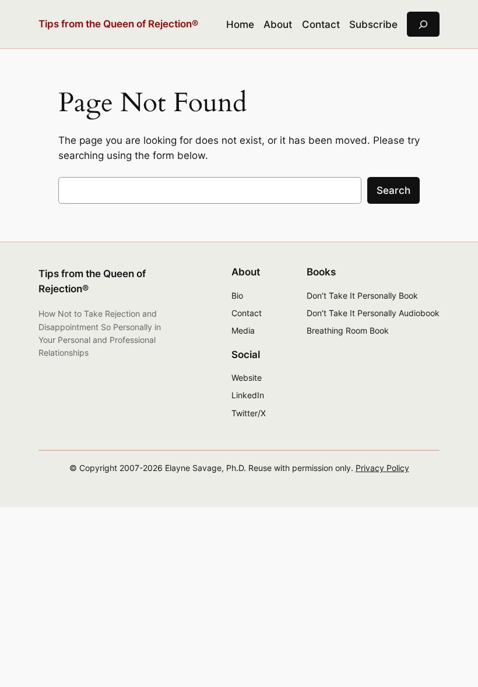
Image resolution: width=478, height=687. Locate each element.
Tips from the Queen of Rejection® (118, 24)
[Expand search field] (423, 24)
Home (240, 24)
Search (393, 190)
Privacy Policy (382, 468)
